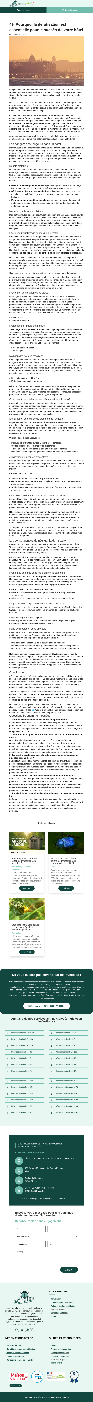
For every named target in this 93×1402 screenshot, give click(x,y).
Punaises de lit (17, 869)
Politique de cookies (15, 1356)
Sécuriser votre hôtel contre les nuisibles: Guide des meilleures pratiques (25, 927)
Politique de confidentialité (17, 1353)
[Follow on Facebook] (17, 1330)
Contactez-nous (71, 10)
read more (27, 888)
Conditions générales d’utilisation (20, 1349)
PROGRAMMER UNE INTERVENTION (46, 1006)
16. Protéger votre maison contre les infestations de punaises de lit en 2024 (64, 860)
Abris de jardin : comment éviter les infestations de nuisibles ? (24, 860)
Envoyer (69, 1269)
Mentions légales (13, 1345)
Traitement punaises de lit (62, 1302)
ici (33, 710)
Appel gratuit (24, 10)
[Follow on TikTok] (31, 1330)
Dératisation (23, 35)
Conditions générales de (17, 1360)
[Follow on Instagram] (27, 1330)
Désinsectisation (28, 867)
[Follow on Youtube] (22, 1330)
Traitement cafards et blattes (63, 1306)
